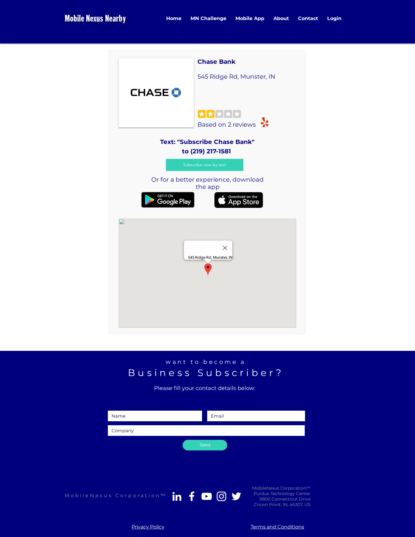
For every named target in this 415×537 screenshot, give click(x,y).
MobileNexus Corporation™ (116, 495)
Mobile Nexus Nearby (95, 19)
